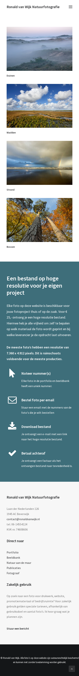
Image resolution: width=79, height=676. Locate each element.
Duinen (11, 75)
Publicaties (14, 568)
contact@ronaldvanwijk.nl (23, 519)
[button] (70, 7)
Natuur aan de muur (19, 563)
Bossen (11, 246)
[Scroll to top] (72, 668)
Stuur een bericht (18, 628)
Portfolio (13, 552)
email (37, 407)
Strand (11, 189)
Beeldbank (13, 557)
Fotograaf (13, 573)
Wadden (11, 132)
